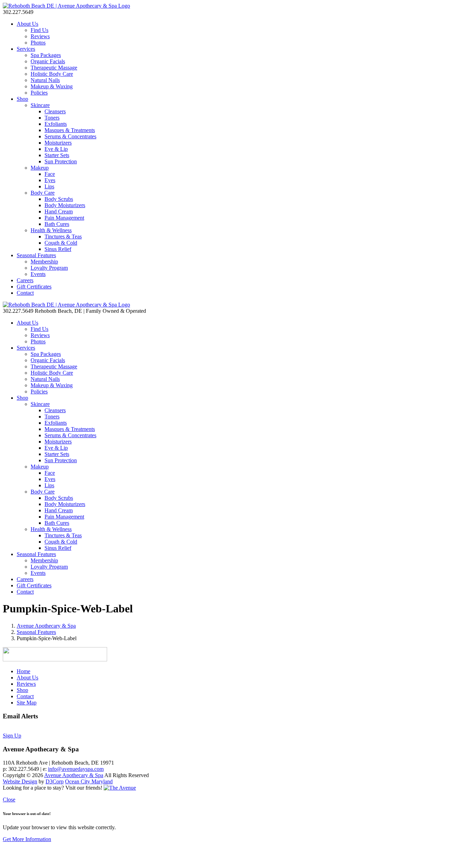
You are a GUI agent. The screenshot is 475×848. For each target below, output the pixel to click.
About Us (27, 24)
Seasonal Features (36, 255)
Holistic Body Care (52, 74)
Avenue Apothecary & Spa (46, 626)
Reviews (40, 36)
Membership (44, 261)
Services (26, 49)
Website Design (20, 781)
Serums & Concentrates (70, 136)
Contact (25, 293)
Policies (39, 93)
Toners (52, 118)
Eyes (50, 180)
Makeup (40, 168)
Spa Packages (46, 55)
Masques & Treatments (70, 130)
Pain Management (64, 218)
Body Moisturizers (65, 205)
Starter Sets (57, 155)
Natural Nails (45, 80)
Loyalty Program (49, 268)
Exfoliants (56, 124)
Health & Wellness (51, 230)
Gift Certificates (34, 287)
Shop (22, 99)
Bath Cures (57, 224)
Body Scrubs (59, 199)
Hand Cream (59, 211)
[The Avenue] (120, 788)
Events (38, 274)
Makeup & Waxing (52, 86)
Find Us (39, 30)
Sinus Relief (58, 249)
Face (50, 174)
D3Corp (55, 781)
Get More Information (27, 839)
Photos (38, 43)
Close (9, 799)
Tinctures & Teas (63, 236)
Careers (25, 280)
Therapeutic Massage (54, 68)
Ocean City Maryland (89, 781)
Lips (49, 186)
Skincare (40, 105)
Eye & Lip (56, 149)
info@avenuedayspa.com (76, 769)
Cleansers (55, 111)
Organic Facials (48, 61)
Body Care (43, 193)
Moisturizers (58, 143)
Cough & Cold (61, 243)
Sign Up (12, 736)
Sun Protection (61, 161)
